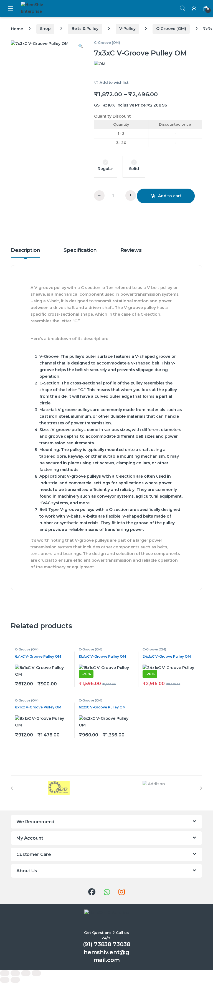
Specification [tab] (80, 250)
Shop (45, 28)
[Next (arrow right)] (15, 980)
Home (17, 28)
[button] (80, 46)
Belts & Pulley (85, 28)
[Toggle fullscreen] (15, 973)
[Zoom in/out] (4, 973)
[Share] (26, 973)
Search (182, 8)
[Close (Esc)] (36, 973)
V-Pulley (127, 28)
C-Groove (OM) (171, 28)
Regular (105, 168)
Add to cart (169, 195)
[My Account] (194, 8)
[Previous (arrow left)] (4, 980)
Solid (134, 168)
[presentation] (12, 788)
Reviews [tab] (131, 250)
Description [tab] (25, 250)
